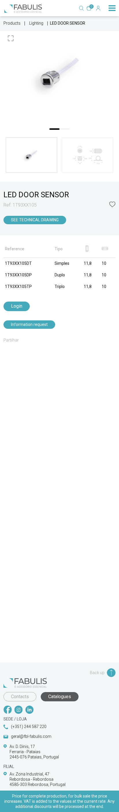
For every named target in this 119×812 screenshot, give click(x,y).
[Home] (23, 8)
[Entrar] (98, 8)
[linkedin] (29, 710)
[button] (112, 205)
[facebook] (7, 710)
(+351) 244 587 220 (29, 726)
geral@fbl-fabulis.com (31, 736)
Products (12, 23)
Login (16, 306)
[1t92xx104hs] (59, 73)
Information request (29, 324)
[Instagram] (18, 710)
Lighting (36, 23)
